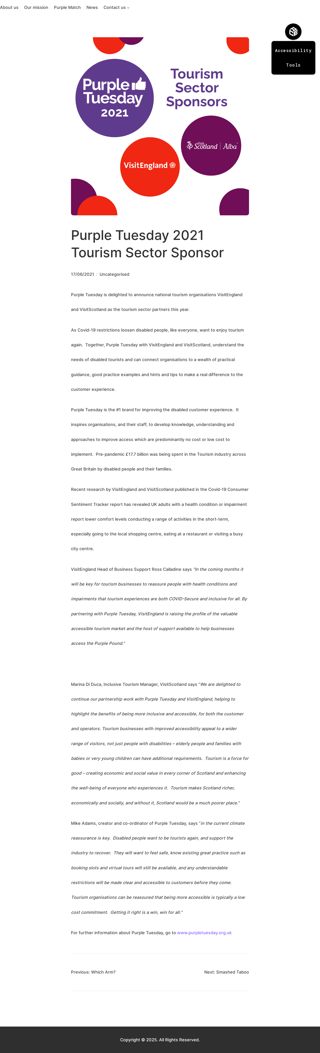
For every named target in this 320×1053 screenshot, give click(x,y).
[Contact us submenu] (128, 7)
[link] (9, 7)
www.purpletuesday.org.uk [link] (204, 932)
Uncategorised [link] (114, 274)
